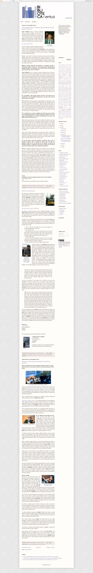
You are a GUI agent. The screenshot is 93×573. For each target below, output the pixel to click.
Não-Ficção (66, 99)
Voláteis (67, 117)
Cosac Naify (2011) (36, 339)
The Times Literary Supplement (65, 203)
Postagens (62, 233)
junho (62, 147)
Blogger (49, 564)
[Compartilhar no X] (48, 185)
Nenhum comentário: (40, 185)
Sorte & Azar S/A (63, 182)
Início (22, 21)
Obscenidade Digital (63, 176)
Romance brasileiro (66, 109)
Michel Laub (65, 98)
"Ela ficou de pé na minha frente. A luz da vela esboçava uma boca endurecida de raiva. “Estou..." (40, 559)
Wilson (70, 117)
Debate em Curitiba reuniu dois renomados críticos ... (66, 141)
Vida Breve (62, 213)
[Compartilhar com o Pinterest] (51, 185)
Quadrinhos (62, 104)
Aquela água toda (68, 68)
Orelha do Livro (62, 178)
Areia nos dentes (61, 69)
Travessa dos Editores (62, 114)
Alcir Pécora (46, 388)
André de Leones (65, 67)
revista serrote (66, 108)
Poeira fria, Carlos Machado (28, 191)
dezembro (63, 128)
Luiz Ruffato (64, 95)
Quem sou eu (27, 21)
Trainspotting (69, 113)
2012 (59, 64)
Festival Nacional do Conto (64, 83)
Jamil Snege (67, 88)
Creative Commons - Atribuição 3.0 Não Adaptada (64, 245)
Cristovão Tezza (35, 187)
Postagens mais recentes (26, 547)
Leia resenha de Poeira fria (27, 43)
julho (62, 145)
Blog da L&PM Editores (64, 158)
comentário (69, 73)
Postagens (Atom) (28, 549)
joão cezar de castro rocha (41, 544)
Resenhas (34, 21)
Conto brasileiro (62, 74)
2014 (61, 123)
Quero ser (66, 104)
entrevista (43, 187)
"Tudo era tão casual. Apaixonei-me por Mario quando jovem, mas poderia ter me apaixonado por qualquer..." (43, 558)
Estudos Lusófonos (63, 163)
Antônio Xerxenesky (62, 68)
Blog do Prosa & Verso (64, 161)
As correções (65, 69)
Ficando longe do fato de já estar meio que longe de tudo (65, 84)
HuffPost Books (62, 194)
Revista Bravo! (62, 200)
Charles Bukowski (61, 73)
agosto (62, 143)
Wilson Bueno (61, 118)
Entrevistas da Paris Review (65, 192)
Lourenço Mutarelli (67, 93)
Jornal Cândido (62, 195)
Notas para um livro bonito (64, 172)
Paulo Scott (67, 101)
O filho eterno (65, 100)
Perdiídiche (62, 181)
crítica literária (33, 544)
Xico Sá (61, 214)
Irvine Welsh (63, 88)
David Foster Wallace (64, 78)
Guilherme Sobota (30, 185)
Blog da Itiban (62, 157)
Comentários (62, 235)
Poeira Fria (47, 187)
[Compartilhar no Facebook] (50, 185)
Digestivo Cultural (63, 208)
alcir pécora (29, 544)
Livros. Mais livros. (63, 167)
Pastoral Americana (61, 101)
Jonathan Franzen (66, 90)
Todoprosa (61, 184)
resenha (47, 354)
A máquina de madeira (64, 64)
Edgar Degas (67, 80)
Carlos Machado (29, 187)
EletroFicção (62, 210)
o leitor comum (62, 175)
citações (66, 73)
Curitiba (40, 187)
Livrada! (61, 166)
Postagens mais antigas (50, 547)
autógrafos (69, 69)
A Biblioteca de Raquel (64, 152)
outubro (62, 132)
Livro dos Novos (61, 93)
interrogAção (62, 211)
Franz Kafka (68, 85)
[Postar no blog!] (47, 185)
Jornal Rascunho (62, 197)
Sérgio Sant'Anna (64, 113)
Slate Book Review (63, 201)
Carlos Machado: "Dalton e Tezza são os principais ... (66, 136)
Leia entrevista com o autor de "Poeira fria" (30, 208)
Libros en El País (63, 198)
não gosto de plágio (63, 173)
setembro (62, 134)
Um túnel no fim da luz (64, 185)
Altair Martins (61, 67)
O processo (69, 100)
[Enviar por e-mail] (46, 185)
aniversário (69, 67)
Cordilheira (69, 74)
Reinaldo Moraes (67, 105)
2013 (61, 125)
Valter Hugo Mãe (63, 117)
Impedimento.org (63, 164)
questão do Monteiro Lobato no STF (30, 400)
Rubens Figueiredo (66, 112)
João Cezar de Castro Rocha (37, 388)
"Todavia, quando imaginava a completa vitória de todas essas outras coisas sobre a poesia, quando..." (41, 556)
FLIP (63, 85)
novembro (63, 130)
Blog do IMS (62, 160)
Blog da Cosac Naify (63, 155)
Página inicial (38, 547)
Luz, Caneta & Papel (63, 169)
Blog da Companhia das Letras (65, 154)
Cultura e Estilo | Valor (64, 191)
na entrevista (45, 284)
